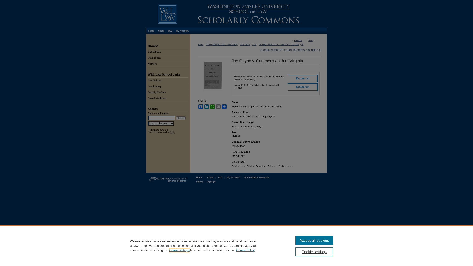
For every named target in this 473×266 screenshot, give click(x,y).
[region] (236, 245)
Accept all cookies (314, 240)
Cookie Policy (245, 250)
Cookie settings (179, 250)
